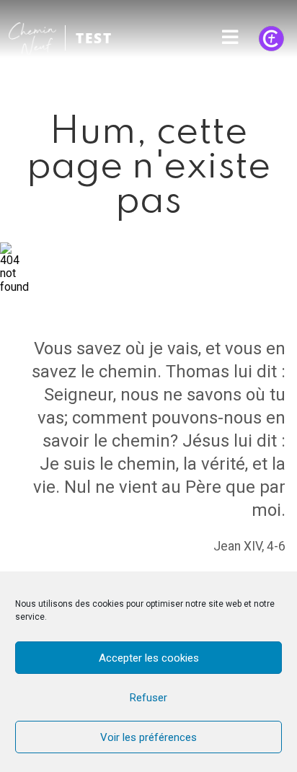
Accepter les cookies (149, 658)
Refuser (148, 697)
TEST (94, 38)
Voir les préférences (148, 737)
